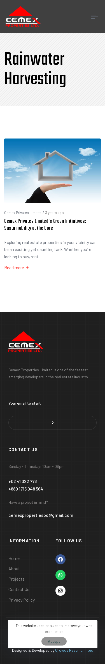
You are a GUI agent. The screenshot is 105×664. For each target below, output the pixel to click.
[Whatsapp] (60, 575)
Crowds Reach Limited (74, 650)
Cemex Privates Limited (22, 212)
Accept (54, 641)
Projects (16, 578)
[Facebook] (60, 559)
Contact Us (18, 589)
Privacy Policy (21, 599)
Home (14, 558)
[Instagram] (60, 591)
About (14, 568)
